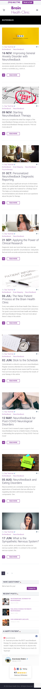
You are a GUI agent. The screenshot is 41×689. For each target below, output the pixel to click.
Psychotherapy (7, 169)
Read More (13, 75)
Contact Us (32, 588)
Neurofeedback (18, 49)
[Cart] (4, 10)
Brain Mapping (18, 167)
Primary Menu (37, 10)
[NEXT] (12, 573)
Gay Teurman (9, 47)
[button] (3, 75)
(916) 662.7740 (14, 2)
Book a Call (28, 2)
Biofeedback (6, 49)
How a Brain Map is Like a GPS (19, 619)
